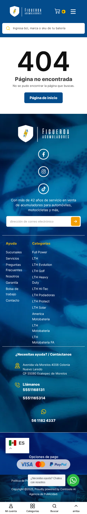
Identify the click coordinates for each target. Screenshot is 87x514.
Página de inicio (43, 98)
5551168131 (34, 389)
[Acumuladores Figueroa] (25, 11)
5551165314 (34, 398)
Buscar (54, 511)
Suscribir (75, 221)
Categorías (32, 511)
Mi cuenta (11, 511)
